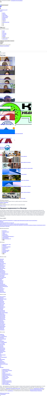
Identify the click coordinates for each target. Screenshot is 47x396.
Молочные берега (5, 231)
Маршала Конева (3, 298)
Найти (8, 45)
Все (3, 239)
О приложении (3, 394)
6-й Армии (2, 262)
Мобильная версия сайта (4, 393)
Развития (1, 280)
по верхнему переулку (6, 246)
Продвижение (5, 378)
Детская (1, 260)
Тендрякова (2, 276)
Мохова (1, 269)
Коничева (1, 367)
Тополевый (2, 341)
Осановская (2, 288)
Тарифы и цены (5, 376)
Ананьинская (2, 318)
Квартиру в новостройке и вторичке (7, 40)
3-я (0, 353)
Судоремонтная (3, 277)
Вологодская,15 (5, 235)
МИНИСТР (4, 245)
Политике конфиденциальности (36, 389)
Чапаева (1, 309)
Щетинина (2, 291)
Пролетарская (2, 324)
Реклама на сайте (5, 377)
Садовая (1, 345)
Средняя (1, 281)
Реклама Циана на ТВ (6, 373)
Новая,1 (3, 232)
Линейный (2, 261)
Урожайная (2, 361)
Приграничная (2, 271)
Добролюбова (2, 314)
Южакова (2, 264)
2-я (0, 366)
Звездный (4, 252)
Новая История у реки (6, 244)
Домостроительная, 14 (6, 238)
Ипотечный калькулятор (6, 380)
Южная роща (2, 347)
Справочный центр (5, 369)
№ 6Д (1, 360)
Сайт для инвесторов (6, 384)
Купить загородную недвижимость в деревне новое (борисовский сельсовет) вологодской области (18, 220)
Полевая (1, 300)
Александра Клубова (4, 363)
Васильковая (2, 359)
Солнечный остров (5, 250)
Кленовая (1, 346)
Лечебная (1, 297)
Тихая (1, 279)
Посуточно (4, 33)
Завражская (2, 327)
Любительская (2, 351)
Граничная (2, 259)
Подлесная (2, 267)
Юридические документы (7, 370)
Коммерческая (5, 17)
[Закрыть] (1, 1)
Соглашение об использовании (16, 0)
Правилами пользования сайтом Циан (13, 388)
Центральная (2, 311)
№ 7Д (1, 339)
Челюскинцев (2, 316)
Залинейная (2, 321)
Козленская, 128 (5, 251)
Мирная (1, 352)
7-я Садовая (2, 343)
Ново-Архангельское (4, 286)
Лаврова (1, 283)
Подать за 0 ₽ (4, 38)
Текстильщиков (3, 263)
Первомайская (2, 326)
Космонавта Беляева (4, 312)
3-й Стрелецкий (3, 338)
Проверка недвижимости (7, 381)
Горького (1, 320)
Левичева (1, 308)
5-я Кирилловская (3, 336)
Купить (3, 30)
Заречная (1, 289)
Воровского (2, 313)
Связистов (2, 334)
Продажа (4, 14)
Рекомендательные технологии (36, 390)
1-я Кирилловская (3, 342)
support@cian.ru (10, 390)
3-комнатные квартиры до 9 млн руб (7, 222)
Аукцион (3, 372)
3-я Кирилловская (3, 357)
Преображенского (3, 285)
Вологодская (2, 303)
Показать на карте (3, 45)
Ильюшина (2, 301)
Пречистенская (3, 292)
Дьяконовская (2, 265)
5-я (0, 365)
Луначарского (2, 284)
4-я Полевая (2, 335)
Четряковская (2, 349)
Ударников (2, 302)
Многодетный (2, 362)
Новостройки (4, 15)
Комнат (1, 42)
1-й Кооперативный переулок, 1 (8, 236)
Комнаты (1, 221)
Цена (1, 43)
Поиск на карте (5, 371)
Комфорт (4, 249)
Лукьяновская (2, 272)
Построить (4, 34)
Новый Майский (5, 237)
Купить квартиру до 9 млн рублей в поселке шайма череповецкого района (14, 223)
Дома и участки (5, 16)
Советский (2, 328)
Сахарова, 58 (4, 234)
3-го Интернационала (4, 273)
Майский (1, 278)
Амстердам (4, 230)
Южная (1, 287)
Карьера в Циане (5, 383)
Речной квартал (5, 247)
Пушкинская (2, 275)
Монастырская (3, 354)
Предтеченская (3, 296)
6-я (0, 358)
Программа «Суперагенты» (7, 375)
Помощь (3, 379)
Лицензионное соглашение (39, 388)
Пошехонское (2, 306)
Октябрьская (2, 310)
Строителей (2, 325)
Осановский (2, 270)
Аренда (3, 12)
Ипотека (3, 18)
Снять (3, 32)
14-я (1, 355)
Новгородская (2, 319)
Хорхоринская (2, 317)
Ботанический (2, 268)
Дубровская (2, 350)
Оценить (4, 35)
